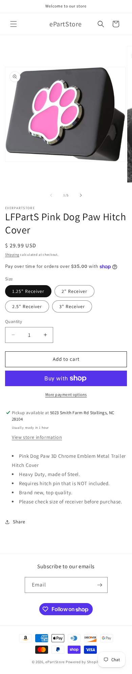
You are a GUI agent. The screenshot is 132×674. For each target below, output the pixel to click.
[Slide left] (51, 195)
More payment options (66, 394)
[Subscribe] (99, 585)
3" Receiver (72, 306)
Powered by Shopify (83, 661)
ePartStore (55, 661)
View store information (37, 437)
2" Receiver (74, 291)
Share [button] (19, 522)
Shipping (12, 254)
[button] (13, 24)
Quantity (13, 321)
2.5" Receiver (27, 306)
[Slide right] (80, 195)
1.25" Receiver (28, 291)
